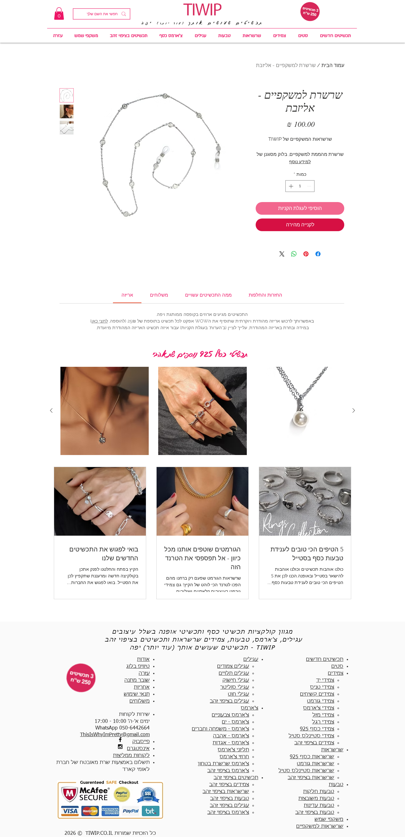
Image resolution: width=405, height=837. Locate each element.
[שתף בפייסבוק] (318, 254)
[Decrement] (310, 186)
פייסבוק (141, 741)
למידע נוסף (300, 161)
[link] (59, 13)
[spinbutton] (300, 186)
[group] (202, 410)
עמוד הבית (332, 65)
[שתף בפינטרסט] (306, 254)
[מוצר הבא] (51, 410)
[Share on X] (282, 254)
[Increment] (290, 186)
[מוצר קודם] (354, 410)
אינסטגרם (138, 748)
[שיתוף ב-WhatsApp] (294, 254)
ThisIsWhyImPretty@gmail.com (115, 734)
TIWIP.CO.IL (99, 833)
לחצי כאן (99, 320)
